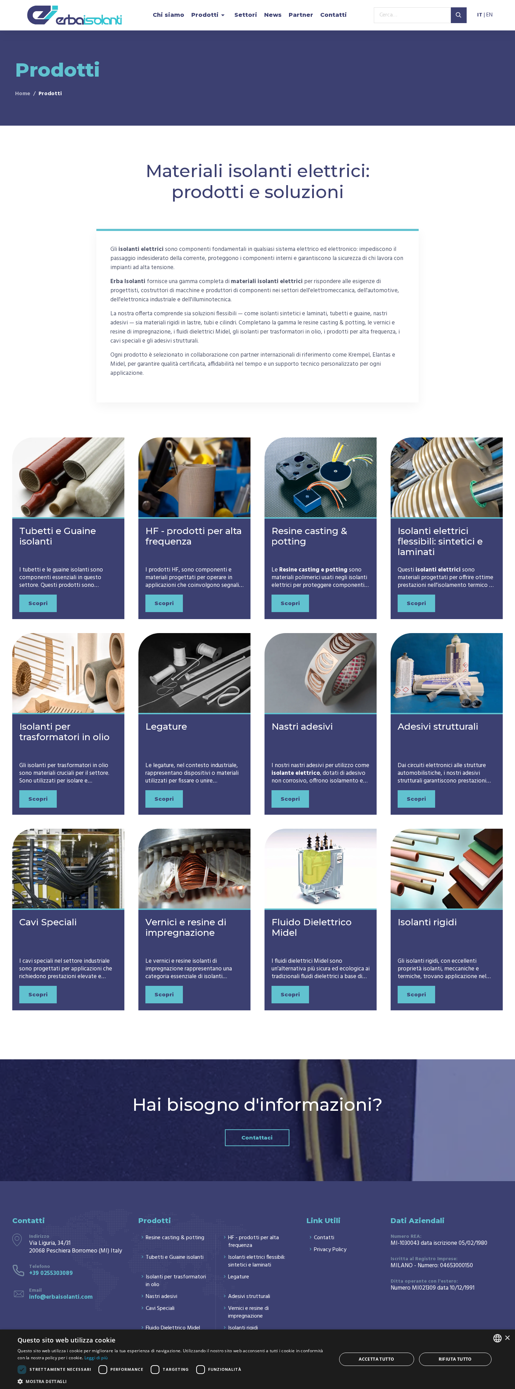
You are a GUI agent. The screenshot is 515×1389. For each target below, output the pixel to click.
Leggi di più (96, 1358)
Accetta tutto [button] (376, 1359)
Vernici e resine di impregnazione (185, 927)
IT (479, 15)
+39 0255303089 (51, 1273)
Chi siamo (168, 15)
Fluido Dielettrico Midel (312, 927)
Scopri (38, 603)
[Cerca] (459, 15)
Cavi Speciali (48, 922)
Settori (245, 15)
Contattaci (257, 1137)
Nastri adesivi (302, 726)
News (273, 15)
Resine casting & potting (309, 536)
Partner (301, 15)
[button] (172, 1381)
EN (489, 15)
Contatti (333, 15)
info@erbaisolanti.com (61, 1297)
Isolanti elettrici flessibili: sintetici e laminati (440, 541)
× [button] (507, 1338)
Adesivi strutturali (438, 726)
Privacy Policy (330, 1249)
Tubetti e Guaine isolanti (57, 536)
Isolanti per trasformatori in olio (64, 732)
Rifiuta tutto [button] (455, 1359)
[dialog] (257, 1359)
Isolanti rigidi (427, 922)
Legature (166, 726)
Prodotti (205, 15)
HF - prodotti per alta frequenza (193, 536)
